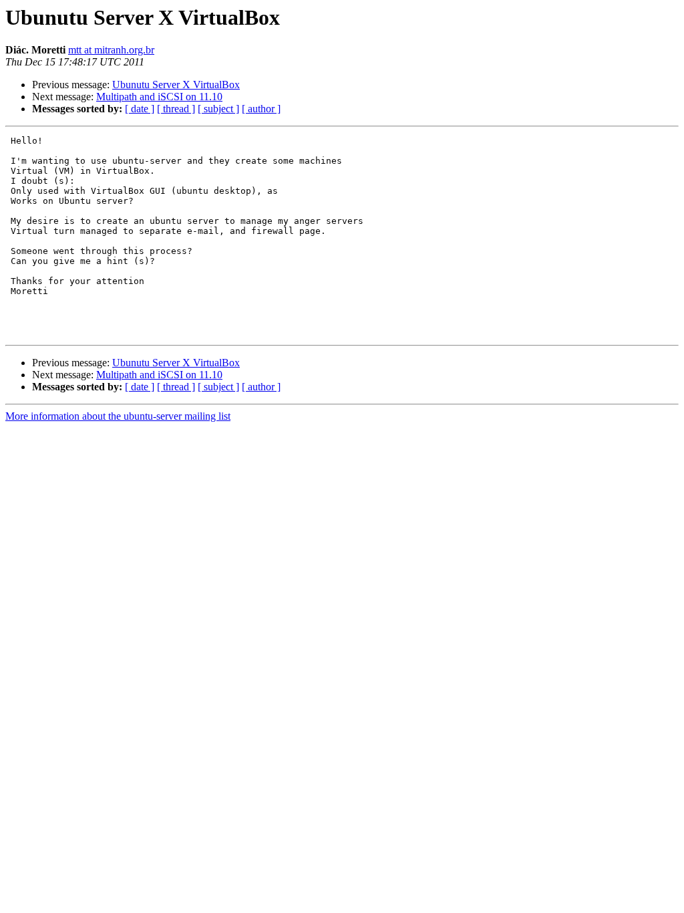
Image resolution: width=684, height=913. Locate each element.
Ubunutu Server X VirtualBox (176, 84)
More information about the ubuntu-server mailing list (117, 416)
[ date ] (139, 108)
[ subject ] (218, 108)
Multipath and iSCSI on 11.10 (159, 96)
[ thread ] (176, 108)
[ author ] (261, 108)
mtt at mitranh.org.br (111, 49)
